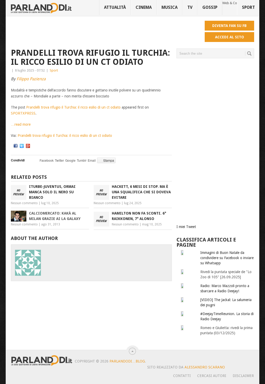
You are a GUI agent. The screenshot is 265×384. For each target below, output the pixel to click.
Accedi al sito (229, 37)
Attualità (115, 7)
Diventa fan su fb (229, 26)
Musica (169, 7)
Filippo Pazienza (31, 78)
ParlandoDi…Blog (127, 361)
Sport (248, 7)
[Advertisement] (105, 32)
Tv (190, 7)
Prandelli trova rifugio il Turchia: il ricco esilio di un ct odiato (73, 107)
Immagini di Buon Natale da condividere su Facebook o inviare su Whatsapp (227, 258)
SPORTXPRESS (23, 113)
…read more (21, 124)
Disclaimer (243, 376)
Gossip (209, 7)
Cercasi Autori (211, 376)
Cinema (144, 7)
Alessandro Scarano (205, 367)
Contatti (182, 376)
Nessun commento (24, 203)
